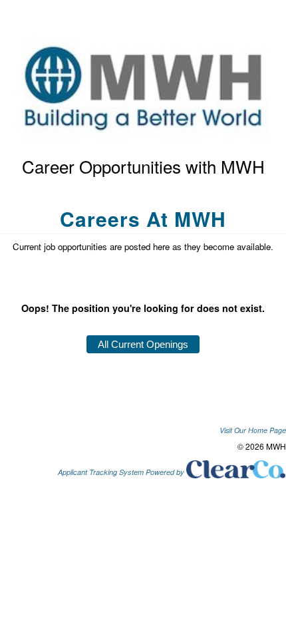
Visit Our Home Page (252, 430)
